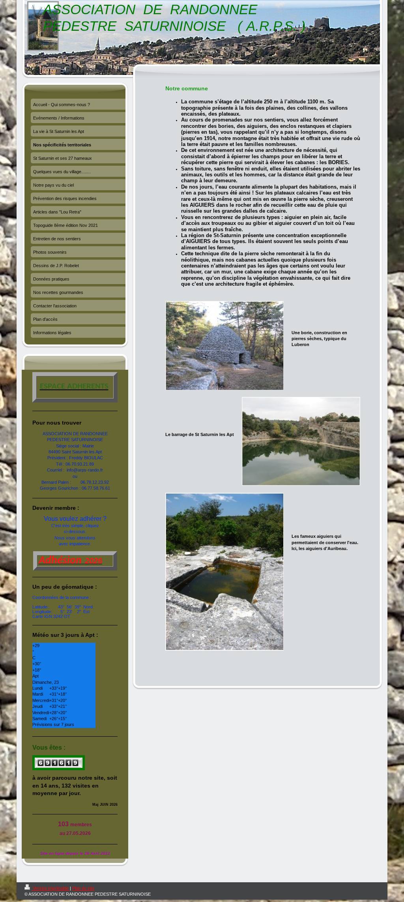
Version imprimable (51, 888)
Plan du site (83, 888)
